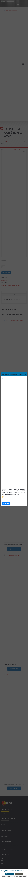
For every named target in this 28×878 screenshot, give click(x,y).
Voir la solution (7, 497)
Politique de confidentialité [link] (19, 876)
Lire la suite (6, 503)
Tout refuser (19, 874)
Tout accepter (9, 874)
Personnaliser (6, 876)
